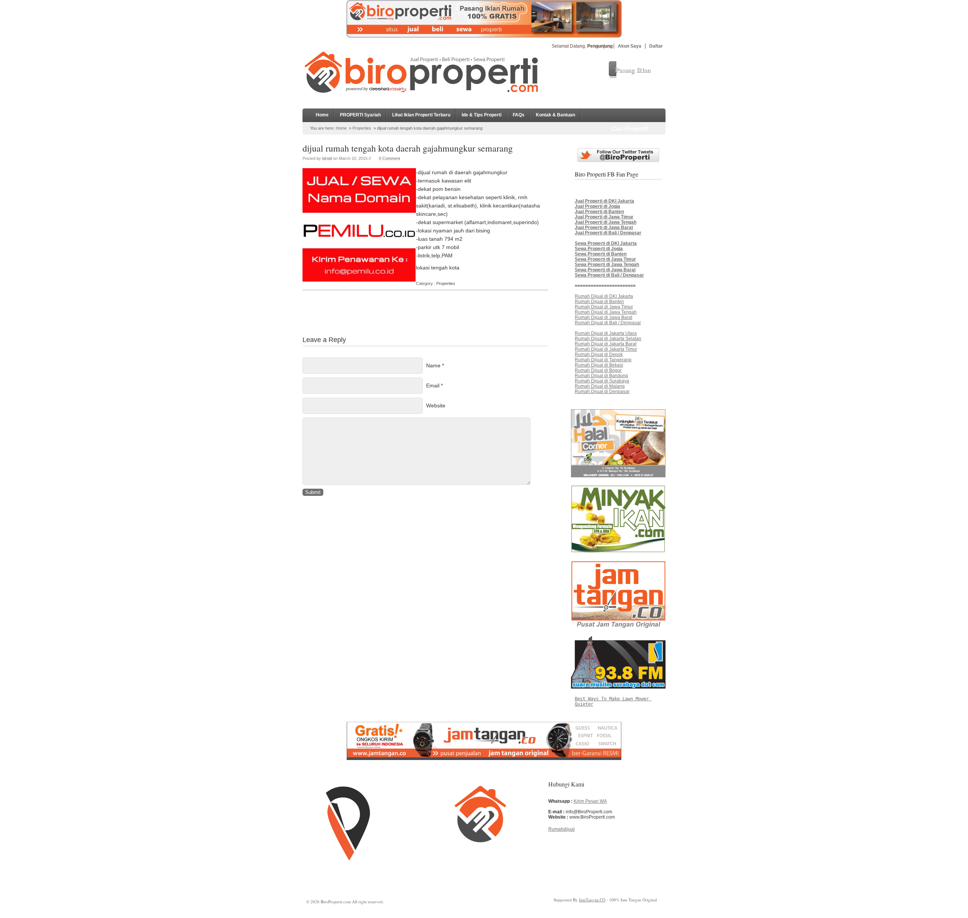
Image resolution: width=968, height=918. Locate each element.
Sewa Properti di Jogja (599, 248)
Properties (361, 128)
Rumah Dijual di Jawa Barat (603, 317)
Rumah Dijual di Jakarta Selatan (608, 338)
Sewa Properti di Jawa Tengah (607, 264)
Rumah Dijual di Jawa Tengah (606, 312)
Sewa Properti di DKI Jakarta (606, 243)
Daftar (656, 46)
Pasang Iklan (632, 69)
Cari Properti (629, 128)
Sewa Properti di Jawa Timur (605, 259)
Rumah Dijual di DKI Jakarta (604, 296)
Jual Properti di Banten (599, 211)
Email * (434, 385)
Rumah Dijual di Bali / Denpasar (608, 322)
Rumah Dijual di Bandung (601, 375)
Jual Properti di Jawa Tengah (605, 222)
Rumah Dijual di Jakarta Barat (605, 344)
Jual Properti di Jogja (597, 206)
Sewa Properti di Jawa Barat (605, 269)
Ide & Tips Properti (481, 115)
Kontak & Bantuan (555, 115)
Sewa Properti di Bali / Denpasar (609, 275)
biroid (327, 158)
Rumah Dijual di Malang (600, 386)
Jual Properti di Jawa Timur (604, 217)
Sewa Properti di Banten (601, 254)
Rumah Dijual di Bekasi (599, 365)
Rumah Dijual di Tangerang (603, 359)
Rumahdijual (561, 829)
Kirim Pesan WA (590, 801)
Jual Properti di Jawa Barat (604, 227)
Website (435, 405)
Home (322, 115)
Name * (435, 365)
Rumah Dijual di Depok (599, 354)
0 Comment (389, 158)
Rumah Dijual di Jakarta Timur (606, 349)
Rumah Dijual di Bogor (598, 370)
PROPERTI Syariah (360, 115)
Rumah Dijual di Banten (599, 301)
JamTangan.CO (592, 900)
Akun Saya (629, 46)
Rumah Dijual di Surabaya (602, 381)
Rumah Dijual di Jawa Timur (604, 307)
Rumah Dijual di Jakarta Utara (606, 333)
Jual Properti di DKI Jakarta (604, 201)
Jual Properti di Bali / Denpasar (608, 232)
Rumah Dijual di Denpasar (602, 391)
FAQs (518, 115)
